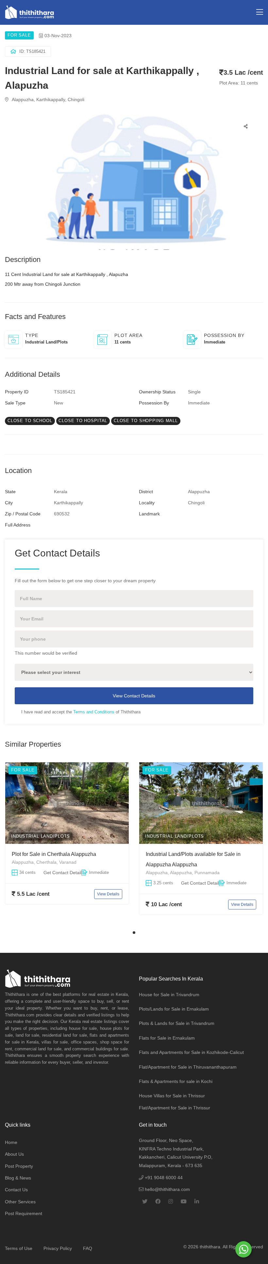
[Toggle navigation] (259, 12)
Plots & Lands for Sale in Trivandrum (176, 1023)
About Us (14, 1154)
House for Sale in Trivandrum (169, 994)
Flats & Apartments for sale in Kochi (175, 1081)
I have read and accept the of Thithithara (81, 711)
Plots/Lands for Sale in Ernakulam (174, 1009)
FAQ (87, 1248)
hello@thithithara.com (166, 1189)
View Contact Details (134, 695)
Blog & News (18, 1177)
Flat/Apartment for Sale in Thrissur (174, 1107)
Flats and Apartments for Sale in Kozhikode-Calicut (191, 1052)
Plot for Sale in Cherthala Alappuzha (54, 854)
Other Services (20, 1201)
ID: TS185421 (32, 51)
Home (11, 1142)
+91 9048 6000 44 (163, 1177)
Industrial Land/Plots (40, 836)
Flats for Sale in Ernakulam (167, 1038)
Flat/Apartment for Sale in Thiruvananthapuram (188, 1067)
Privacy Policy (57, 1248)
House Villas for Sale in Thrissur (172, 1095)
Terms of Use (18, 1248)
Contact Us (16, 1189)
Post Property (19, 1166)
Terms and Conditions (93, 711)
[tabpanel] (67, 843)
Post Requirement (23, 1213)
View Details (108, 893)
